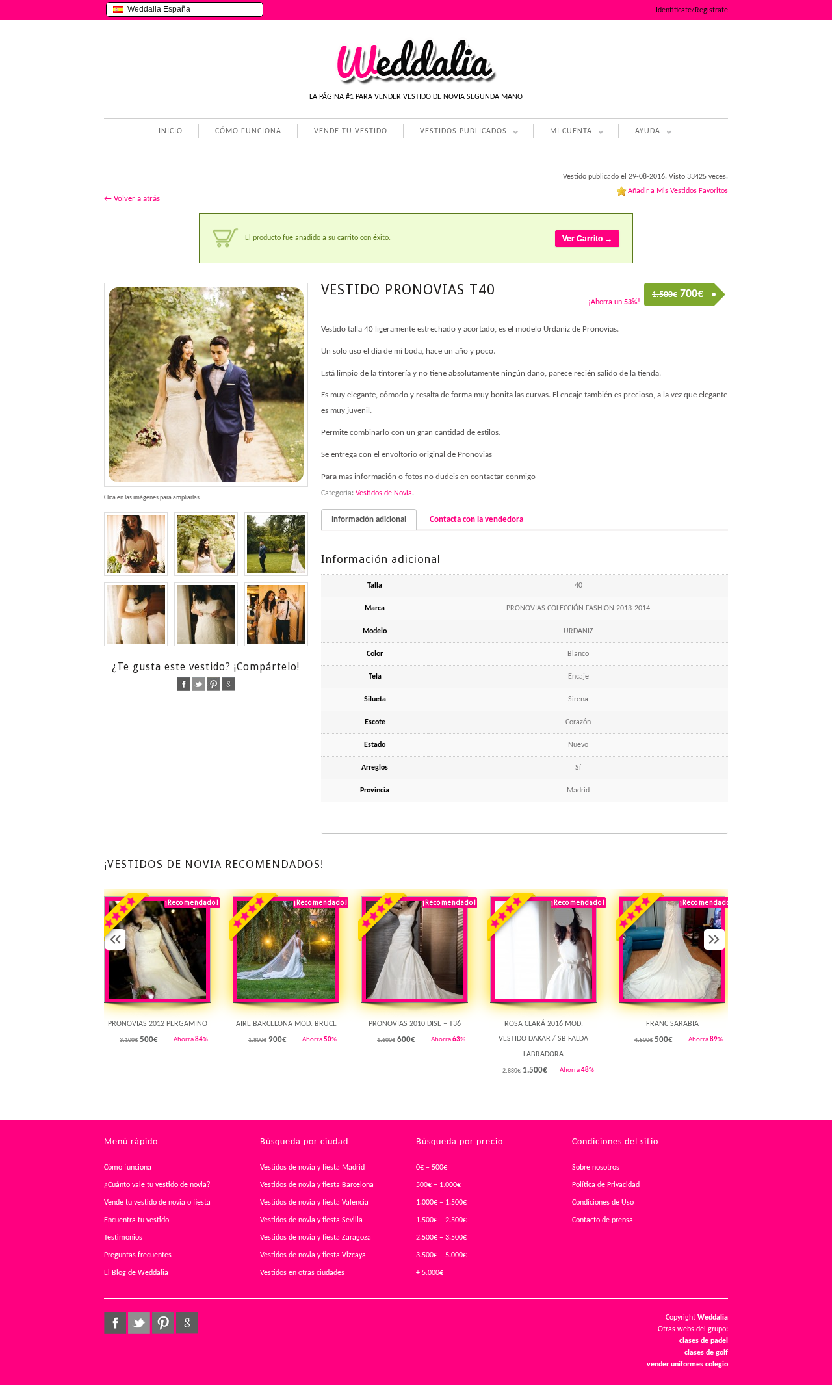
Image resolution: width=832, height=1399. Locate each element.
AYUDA (639, 132)
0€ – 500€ (431, 1167)
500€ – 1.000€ (438, 1185)
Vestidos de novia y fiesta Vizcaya (313, 1255)
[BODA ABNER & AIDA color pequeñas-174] (136, 544)
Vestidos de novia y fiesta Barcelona (317, 1185)
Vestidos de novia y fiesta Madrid (312, 1167)
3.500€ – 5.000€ (441, 1255)
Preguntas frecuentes (138, 1255)
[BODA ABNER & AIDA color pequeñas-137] (136, 614)
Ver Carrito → (587, 238)
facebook (183, 684)
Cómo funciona (127, 1167)
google (228, 684)
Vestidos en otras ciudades (302, 1273)
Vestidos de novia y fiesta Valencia (314, 1203)
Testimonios (123, 1238)
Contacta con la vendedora (476, 520)
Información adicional (369, 520)
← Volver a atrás (132, 198)
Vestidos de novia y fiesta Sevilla (311, 1220)
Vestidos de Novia (384, 493)
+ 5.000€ (429, 1273)
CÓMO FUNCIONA (248, 131)
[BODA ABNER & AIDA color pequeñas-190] (276, 544)
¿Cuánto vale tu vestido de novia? (157, 1185)
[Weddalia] (416, 82)
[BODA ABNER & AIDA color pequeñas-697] (276, 614)
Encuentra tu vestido (136, 1220)
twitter (198, 684)
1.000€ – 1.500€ (441, 1203)
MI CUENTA (562, 132)
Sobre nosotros (595, 1167)
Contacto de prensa (602, 1220)
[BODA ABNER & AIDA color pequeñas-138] (206, 614)
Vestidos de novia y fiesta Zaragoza (315, 1238)
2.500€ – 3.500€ (441, 1238)
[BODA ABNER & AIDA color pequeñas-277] (206, 385)
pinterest (213, 684)
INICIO (171, 131)
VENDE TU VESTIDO (350, 131)
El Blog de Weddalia (136, 1273)
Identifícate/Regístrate (692, 10)
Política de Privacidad (606, 1185)
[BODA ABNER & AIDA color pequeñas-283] (206, 544)
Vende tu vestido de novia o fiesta (157, 1203)
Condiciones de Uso (603, 1203)
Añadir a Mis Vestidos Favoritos (678, 191)
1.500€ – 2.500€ (441, 1220)
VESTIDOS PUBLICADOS (455, 132)
